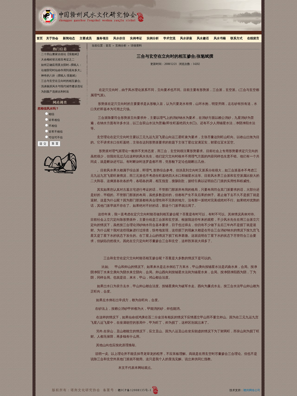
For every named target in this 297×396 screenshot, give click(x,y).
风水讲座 (186, 38)
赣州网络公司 (251, 390)
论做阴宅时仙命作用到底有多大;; (61, 70)
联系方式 (236, 38)
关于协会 (52, 38)
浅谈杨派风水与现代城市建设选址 (62, 86)
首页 (40, 38)
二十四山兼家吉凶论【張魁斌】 (60, 54)
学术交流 (169, 38)
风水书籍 (220, 38)
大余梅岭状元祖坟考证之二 (57, 59)
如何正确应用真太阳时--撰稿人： (61, 65)
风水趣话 (203, 38)
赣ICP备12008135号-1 (135, 390)
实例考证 (136, 38)
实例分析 (153, 38)
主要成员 (86, 38)
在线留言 (253, 38)
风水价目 (119, 38)
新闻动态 (69, 38)
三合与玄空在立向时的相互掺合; (61, 81)
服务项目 (103, 38)
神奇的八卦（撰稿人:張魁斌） (59, 75)
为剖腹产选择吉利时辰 (55, 91)
